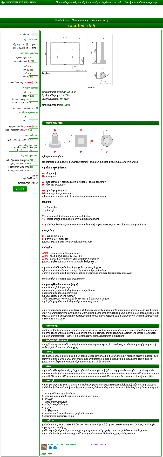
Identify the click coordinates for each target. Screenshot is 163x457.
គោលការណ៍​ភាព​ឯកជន (98, 444)
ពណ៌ (33, 176)
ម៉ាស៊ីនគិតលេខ (63, 20)
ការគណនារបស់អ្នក (81, 20)
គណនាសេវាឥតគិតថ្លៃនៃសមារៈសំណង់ (21, 2)
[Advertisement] (77, 11)
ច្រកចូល (97, 20)
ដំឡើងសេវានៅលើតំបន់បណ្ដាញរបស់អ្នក (142, 2)
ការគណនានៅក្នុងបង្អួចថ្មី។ (26, 183)
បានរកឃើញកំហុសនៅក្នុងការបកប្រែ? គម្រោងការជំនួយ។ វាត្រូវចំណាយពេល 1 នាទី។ (90, 2)
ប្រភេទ (22, 45)
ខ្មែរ (106, 20)
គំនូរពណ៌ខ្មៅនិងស (29, 178)
